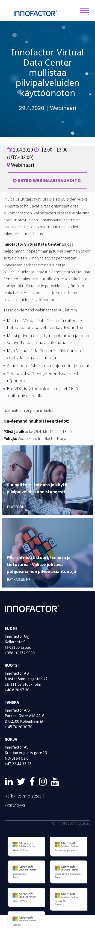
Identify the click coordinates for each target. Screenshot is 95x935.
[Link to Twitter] (22, 781)
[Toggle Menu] (84, 10)
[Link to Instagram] (44, 781)
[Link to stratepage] (10, 781)
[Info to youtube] (55, 781)
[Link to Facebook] (33, 781)
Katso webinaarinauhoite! (50, 180)
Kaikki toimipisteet (23, 796)
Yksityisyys (15, 805)
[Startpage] (37, 13)
